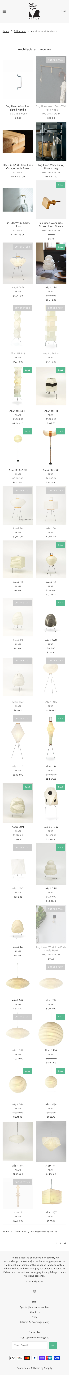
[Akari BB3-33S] (51, 446)
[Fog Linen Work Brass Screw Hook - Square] (51, 199)
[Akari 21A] (51, 980)
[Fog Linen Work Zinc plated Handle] (18, 79)
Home (6, 31)
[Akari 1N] (18, 617)
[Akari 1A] (18, 924)
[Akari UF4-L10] (51, 327)
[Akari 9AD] (18, 263)
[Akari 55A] (51, 1084)
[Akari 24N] (51, 864)
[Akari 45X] (51, 1193)
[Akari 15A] (18, 1029)
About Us (35, 1312)
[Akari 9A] (18, 505)
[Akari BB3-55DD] (18, 446)
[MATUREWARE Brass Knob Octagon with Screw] (18, 141)
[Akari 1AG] (51, 617)
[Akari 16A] (18, 1141)
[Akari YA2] (18, 864)
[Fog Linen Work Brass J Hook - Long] (51, 141)
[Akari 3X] (18, 559)
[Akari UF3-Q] (51, 803)
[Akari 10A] (51, 677)
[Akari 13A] (18, 738)
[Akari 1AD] (18, 677)
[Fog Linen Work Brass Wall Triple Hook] (51, 79)
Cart (63, 11)
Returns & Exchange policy (34, 1322)
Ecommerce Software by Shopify (34, 1368)
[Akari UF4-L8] (18, 327)
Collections (20, 31)
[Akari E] (18, 1193)
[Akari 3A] (51, 559)
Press (35, 1317)
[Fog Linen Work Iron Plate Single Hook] (51, 924)
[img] (34, 1291)
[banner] (34, 11)
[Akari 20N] (18, 803)
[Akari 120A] (51, 1029)
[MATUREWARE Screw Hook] (18, 199)
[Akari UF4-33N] (18, 386)
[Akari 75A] (18, 1084)
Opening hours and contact (35, 1307)
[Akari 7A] (51, 505)
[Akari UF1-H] (51, 386)
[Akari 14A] (51, 738)
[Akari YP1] (51, 1141)
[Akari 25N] (51, 263)
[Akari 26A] (18, 980)
